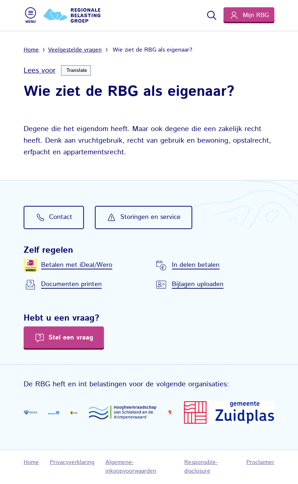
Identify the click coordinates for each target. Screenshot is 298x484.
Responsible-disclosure (201, 466)
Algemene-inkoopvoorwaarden (130, 466)
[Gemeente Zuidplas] (229, 412)
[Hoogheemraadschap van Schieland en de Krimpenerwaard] (122, 412)
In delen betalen (196, 265)
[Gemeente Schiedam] (74, 412)
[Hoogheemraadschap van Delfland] (30, 412)
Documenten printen (71, 284)
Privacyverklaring (72, 462)
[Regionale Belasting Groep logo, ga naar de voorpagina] (72, 15)
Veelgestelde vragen (75, 50)
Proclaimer (260, 462)
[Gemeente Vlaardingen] (170, 412)
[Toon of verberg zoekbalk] (211, 15)
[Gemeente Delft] (53, 412)
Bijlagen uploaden (198, 284)
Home (31, 50)
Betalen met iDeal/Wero (76, 265)
